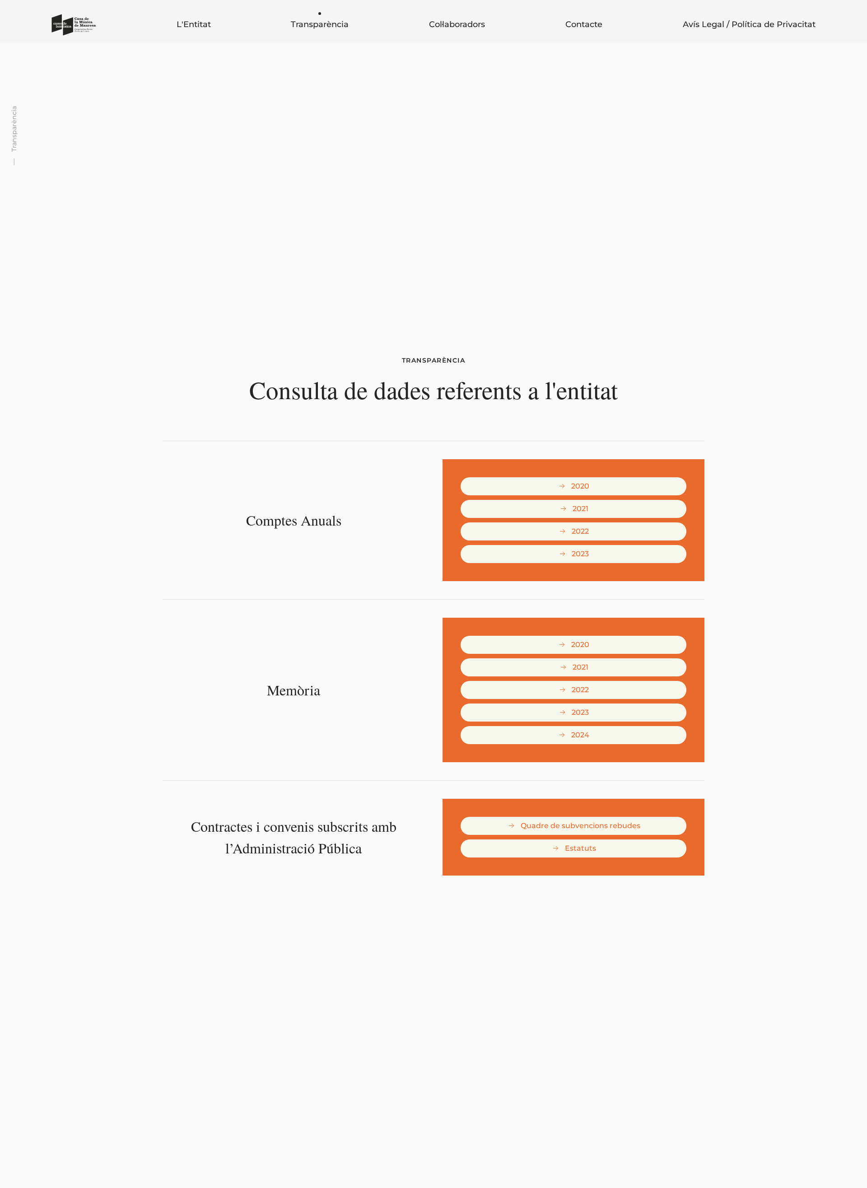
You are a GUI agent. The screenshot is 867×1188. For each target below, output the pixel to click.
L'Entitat (194, 24)
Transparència (320, 24)
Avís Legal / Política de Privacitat (749, 24)
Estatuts (580, 848)
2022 (580, 531)
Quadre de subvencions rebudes (580, 825)
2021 (580, 508)
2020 (580, 486)
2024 (580, 735)
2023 (580, 554)
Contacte (583, 24)
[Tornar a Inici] (74, 25)
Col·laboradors (457, 24)
